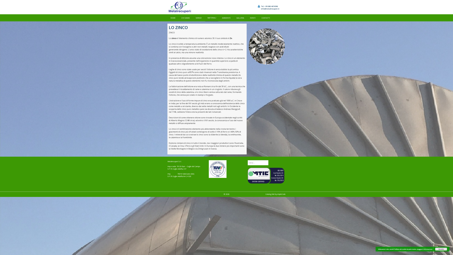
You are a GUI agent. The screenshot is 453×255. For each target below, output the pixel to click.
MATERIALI (212, 18)
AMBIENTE (226, 18)
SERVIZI (199, 18)
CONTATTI (266, 18)
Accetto (441, 249)
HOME (172, 18)
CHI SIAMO (185, 18)
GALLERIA (240, 18)
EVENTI (253, 18)
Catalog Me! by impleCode (275, 194)
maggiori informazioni (424, 249)
